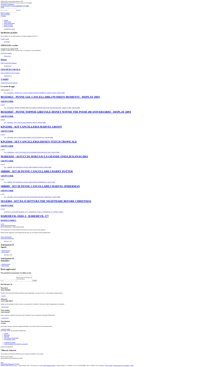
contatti (2, 6)
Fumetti (6, 20)
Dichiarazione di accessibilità (121, 365)
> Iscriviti (3, 296)
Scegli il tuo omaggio (6, 53)
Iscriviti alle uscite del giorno (8, 225)
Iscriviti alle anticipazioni (7, 238)
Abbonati (6, 336)
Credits (132, 365)
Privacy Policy (109, 365)
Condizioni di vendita (9, 342)
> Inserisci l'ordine (5, 329)
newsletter (7, 6)
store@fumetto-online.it (49, 365)
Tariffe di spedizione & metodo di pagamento (16, 344)
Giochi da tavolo (8, 24)
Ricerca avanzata (5, 13)
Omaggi (6, 333)
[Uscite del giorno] (24, 279)
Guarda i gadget (5, 39)
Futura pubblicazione (6, 237)
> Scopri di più (4, 307)
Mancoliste (7, 335)
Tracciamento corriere (9, 339)
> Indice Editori (5, 252)
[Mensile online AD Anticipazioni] (24, 277)
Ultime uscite (7, 21)
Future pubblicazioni (9, 23)
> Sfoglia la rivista (5, 250)
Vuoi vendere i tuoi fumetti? (11, 338)
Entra (2, 362)
